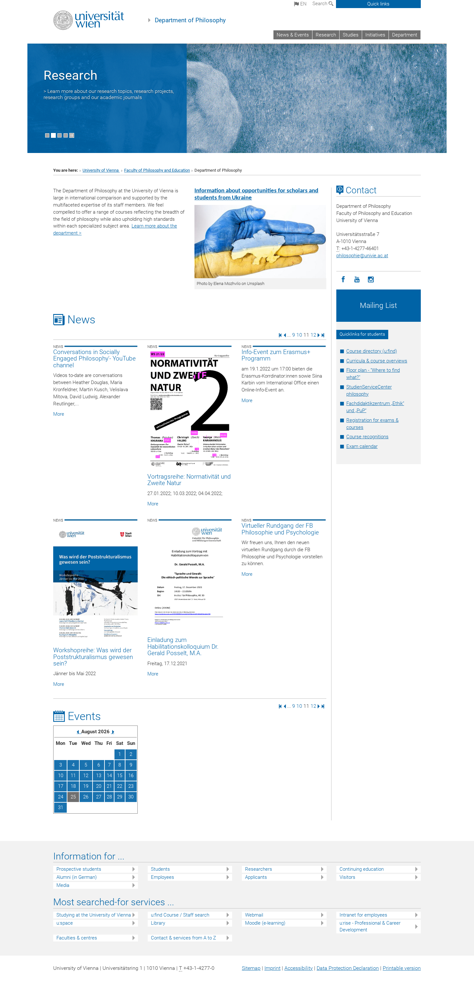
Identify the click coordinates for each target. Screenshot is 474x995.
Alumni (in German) (76, 877)
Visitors (347, 877)
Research (326, 35)
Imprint (272, 968)
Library (158, 923)
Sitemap (251, 968)
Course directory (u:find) (371, 351)
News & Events (293, 35)
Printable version (402, 968)
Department (404, 35)
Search (320, 3)
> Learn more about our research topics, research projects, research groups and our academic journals (109, 94)
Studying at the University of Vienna (93, 915)
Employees (162, 877)
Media (62, 885)
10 (299, 335)
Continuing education (362, 869)
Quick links (378, 4)
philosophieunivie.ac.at (362, 256)
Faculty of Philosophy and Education (157, 170)
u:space (64, 923)
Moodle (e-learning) (265, 923)
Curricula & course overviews (376, 361)
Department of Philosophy (190, 20)
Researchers (258, 869)
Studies (351, 35)
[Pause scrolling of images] (71, 135)
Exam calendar (362, 446)
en (303, 4)
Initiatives (375, 35)
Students (160, 869)
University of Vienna (101, 170)
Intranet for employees (363, 915)
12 (313, 335)
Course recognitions (367, 437)
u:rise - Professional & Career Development (370, 926)
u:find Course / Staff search (180, 915)
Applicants (256, 877)
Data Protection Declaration (348, 968)
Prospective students (78, 869)
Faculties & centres (76, 938)
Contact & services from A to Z (183, 938)
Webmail (254, 915)
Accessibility (298, 968)
